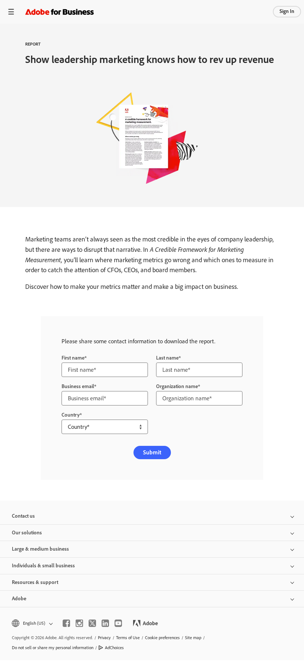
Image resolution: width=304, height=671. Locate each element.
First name (73, 358)
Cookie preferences (162, 637)
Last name (167, 358)
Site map (193, 637)
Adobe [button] (19, 598)
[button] (32, 623)
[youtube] (118, 623)
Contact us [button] (23, 516)
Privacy (104, 637)
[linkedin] (105, 623)
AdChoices (114, 647)
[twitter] (92, 623)
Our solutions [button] (27, 533)
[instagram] (79, 623)
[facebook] (66, 623)
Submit (152, 452)
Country (71, 415)
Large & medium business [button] (40, 549)
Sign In (287, 11)
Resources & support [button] (35, 582)
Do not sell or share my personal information (52, 647)
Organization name (177, 386)
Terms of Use (128, 637)
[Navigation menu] (11, 11)
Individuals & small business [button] (43, 565)
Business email (78, 386)
